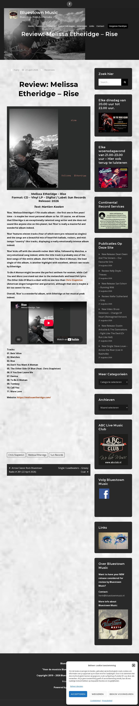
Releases (52, 26)
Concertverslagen (66, 26)
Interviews (82, 26)
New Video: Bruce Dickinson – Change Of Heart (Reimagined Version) (113, 313)
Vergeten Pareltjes (118, 26)
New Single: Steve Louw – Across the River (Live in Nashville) (113, 350)
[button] (133, 665)
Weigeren (98, 694)
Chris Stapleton (16, 454)
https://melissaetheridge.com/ (34, 397)
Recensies (40, 26)
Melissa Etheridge (37, 454)
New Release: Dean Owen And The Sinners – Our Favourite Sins (113, 258)
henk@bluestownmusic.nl (111, 595)
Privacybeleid (107, 700)
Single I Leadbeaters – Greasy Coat (73, 469)
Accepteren (78, 694)
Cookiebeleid (95, 700)
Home (31, 26)
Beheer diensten (76, 686)
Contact (100, 26)
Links (91, 26)
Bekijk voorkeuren (121, 694)
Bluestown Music (39, 12)
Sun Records (56, 454)
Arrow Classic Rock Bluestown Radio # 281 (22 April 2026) (25, 469)
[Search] (124, 82)
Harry (16, 69)
